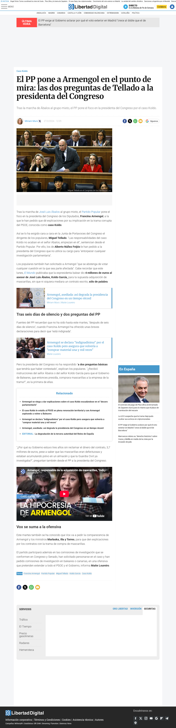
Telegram (167, 718)
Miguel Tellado (62, 573)
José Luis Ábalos (49, 211)
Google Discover (156, 718)
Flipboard (162, 718)
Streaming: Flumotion (50, 723)
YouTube (151, 718)
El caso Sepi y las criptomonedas (80, 1)
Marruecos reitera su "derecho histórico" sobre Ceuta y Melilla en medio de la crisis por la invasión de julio (137, 439)
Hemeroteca (26, 649)
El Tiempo (25, 626)
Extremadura (113, 13)
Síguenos (154, 121)
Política (135, 13)
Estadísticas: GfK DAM (32, 723)
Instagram (146, 718)
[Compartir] (125, 121)
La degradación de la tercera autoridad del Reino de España (58, 434)
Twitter (141, 718)
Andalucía (41, 13)
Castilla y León (74, 13)
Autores (99, 719)
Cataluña (125, 13)
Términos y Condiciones (47, 719)
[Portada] (88, 6)
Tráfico (23, 619)
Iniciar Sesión (172, 6)
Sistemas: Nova (65, 723)
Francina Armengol (32, 573)
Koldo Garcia (75, 573)
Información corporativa (19, 719)
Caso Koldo (22, 71)
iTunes (135, 723)
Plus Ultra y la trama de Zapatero (56, 1)
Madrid (51, 13)
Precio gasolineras (26, 635)
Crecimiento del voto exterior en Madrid (106, 1)
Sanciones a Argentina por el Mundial (157, 1)
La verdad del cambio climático (132, 1)
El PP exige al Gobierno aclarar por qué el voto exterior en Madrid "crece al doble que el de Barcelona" (137, 428)
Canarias (61, 13)
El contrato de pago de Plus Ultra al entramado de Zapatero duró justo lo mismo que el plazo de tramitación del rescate (138, 408)
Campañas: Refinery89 (14, 723)
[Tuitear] (130, 121)
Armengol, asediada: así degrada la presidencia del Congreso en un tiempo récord (63, 428)
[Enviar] (135, 121)
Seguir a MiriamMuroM (39, 121)
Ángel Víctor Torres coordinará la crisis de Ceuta (26, 1)
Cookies (66, 719)
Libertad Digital (69, 713)
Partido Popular (91, 211)
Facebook (135, 718)
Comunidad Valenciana (94, 13)
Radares (24, 643)
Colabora (161, 6)
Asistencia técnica (83, 719)
